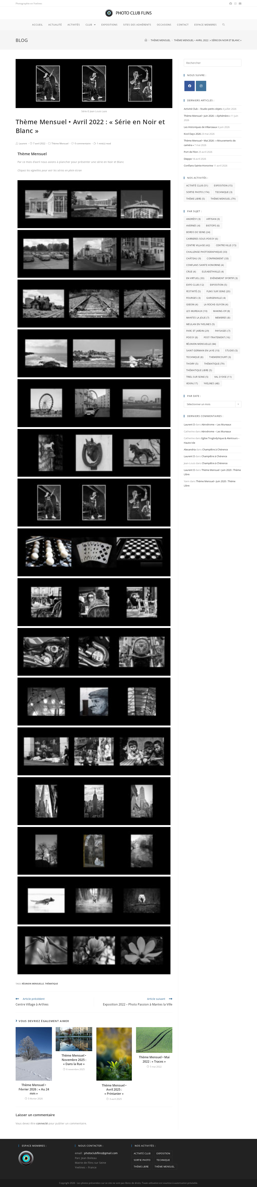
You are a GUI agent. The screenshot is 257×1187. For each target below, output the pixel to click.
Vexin (192, 383)
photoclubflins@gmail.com (101, 1153)
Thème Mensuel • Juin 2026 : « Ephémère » (207, 115)
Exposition (223, 185)
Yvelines (211, 383)
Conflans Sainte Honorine (205, 265)
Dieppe (188, 158)
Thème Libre (195, 198)
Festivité (193, 291)
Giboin (192, 304)
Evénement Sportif (224, 278)
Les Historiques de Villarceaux (200, 127)
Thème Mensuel (60, 143)
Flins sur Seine (218, 291)
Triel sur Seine (197, 376)
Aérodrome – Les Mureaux (216, 424)
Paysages (222, 330)
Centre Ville (226, 245)
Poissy (192, 337)
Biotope (213, 225)
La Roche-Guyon (216, 304)
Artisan (213, 219)
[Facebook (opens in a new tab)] (230, 3)
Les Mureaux (196, 311)
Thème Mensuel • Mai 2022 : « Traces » (154, 1059)
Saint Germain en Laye (202, 350)
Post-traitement (217, 337)
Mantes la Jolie (197, 317)
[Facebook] (189, 86)
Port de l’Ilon (191, 152)
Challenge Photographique (206, 251)
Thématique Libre (199, 370)
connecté (42, 1123)
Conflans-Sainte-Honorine (198, 165)
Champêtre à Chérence (215, 449)
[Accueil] (146, 40)
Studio (231, 350)
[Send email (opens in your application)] (239, 3)
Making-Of (221, 311)
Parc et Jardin (197, 330)
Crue (191, 271)
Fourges (193, 298)
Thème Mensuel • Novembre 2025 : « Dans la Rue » (74, 1059)
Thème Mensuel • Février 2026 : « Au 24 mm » (34, 1089)
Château (193, 258)
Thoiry (192, 363)
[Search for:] (212, 62)
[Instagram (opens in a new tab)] (235, 3)
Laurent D (189, 424)
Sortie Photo (197, 192)
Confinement (218, 258)
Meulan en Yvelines (200, 324)
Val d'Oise (223, 376)
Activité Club (197, 185)
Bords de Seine (198, 232)
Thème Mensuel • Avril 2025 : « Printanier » (114, 1089)
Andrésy (193, 219)
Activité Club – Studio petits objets (203, 108)
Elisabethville (213, 271)
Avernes (193, 225)
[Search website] (224, 24)
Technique (223, 192)
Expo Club (195, 284)
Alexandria (190, 449)
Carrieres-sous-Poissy (202, 238)
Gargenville (216, 298)
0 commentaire (83, 143)
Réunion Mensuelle (33, 983)
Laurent (23, 143)
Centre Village (198, 245)
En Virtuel (195, 278)
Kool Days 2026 (192, 133)
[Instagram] (201, 86)
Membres (222, 317)
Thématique (51, 983)
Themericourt (220, 357)
